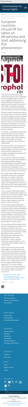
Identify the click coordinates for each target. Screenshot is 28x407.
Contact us (7, 354)
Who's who (7, 357)
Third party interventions (11, 343)
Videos (6, 370)
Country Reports (9, 331)
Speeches (7, 334)
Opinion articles (8, 367)
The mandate (8, 303)
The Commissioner (9, 298)
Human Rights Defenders (11, 320)
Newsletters (7, 336)
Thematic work (8, 318)
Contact (18, 405)
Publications (7, 338)
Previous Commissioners (11, 300)
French (17, 279)
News (5, 365)
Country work (8, 315)
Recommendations (9, 341)
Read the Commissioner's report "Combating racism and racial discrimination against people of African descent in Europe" (14, 277)
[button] (14, 1)
